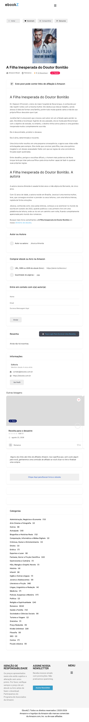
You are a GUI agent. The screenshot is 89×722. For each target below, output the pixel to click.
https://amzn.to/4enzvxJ (56, 268)
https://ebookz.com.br (22, 376)
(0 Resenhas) (43, 73)
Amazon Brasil (14, 73)
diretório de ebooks (23, 223)
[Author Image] (77, 426)
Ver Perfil (16, 382)
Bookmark (30, 21)
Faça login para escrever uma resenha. (60, 334)
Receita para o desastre (20, 431)
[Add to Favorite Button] (78, 399)
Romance (27, 73)
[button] (55, 5)
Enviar (15, 320)
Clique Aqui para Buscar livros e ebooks (44, 477)
